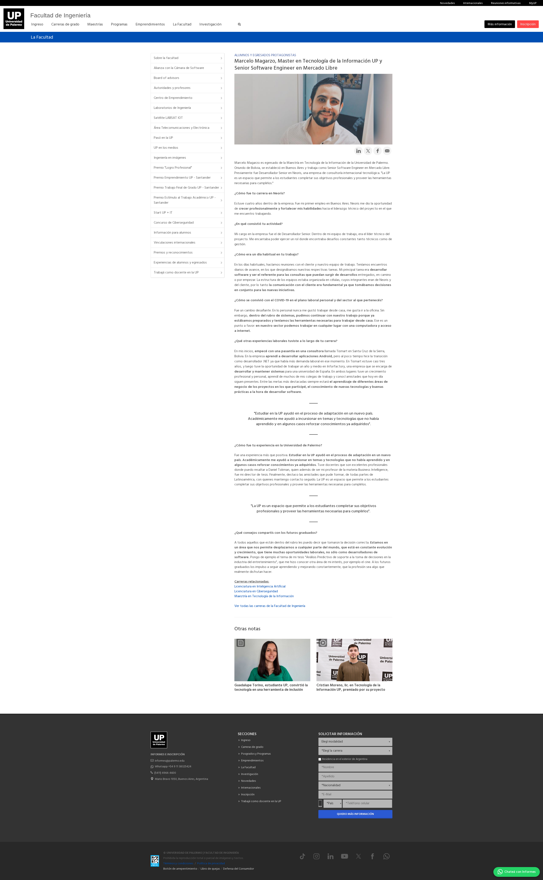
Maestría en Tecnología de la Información (264, 596)
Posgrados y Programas (256, 754)
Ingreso (246, 740)
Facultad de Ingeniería (60, 15)
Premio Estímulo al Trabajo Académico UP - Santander (185, 200)
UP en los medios (166, 148)
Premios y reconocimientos (173, 252)
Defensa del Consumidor (238, 868)
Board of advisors (166, 78)
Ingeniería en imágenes (170, 158)
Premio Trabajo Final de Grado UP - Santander (186, 188)
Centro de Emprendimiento (173, 98)
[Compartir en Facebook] (377, 151)
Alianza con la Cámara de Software (179, 68)
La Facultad (42, 37)
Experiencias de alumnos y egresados (180, 262)
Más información (500, 24)
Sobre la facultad (166, 58)
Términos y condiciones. (178, 863)
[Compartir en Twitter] (368, 151)
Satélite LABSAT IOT (168, 118)
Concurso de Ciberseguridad (174, 223)
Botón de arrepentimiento (180, 868)
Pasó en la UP (163, 138)
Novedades (447, 3)
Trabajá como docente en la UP (176, 272)
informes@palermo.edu (170, 760)
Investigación (249, 774)
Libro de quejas (210, 868)
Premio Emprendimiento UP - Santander (182, 178)
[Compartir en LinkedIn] (358, 151)
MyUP (533, 3)
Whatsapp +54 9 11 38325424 (173, 766)
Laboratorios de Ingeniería (172, 108)
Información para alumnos (172, 232)
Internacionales (473, 3)
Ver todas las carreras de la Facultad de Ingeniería (269, 606)
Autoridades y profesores (172, 88)
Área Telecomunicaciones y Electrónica (181, 128)
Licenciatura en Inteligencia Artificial (259, 586)
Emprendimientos (252, 760)
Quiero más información (355, 814)
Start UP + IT (163, 213)
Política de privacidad (211, 863)
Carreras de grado (252, 747)
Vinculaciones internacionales (174, 242)
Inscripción (528, 24)
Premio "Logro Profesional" (173, 168)
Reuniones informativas (506, 3)
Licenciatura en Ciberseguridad (256, 591)
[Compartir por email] (387, 151)
